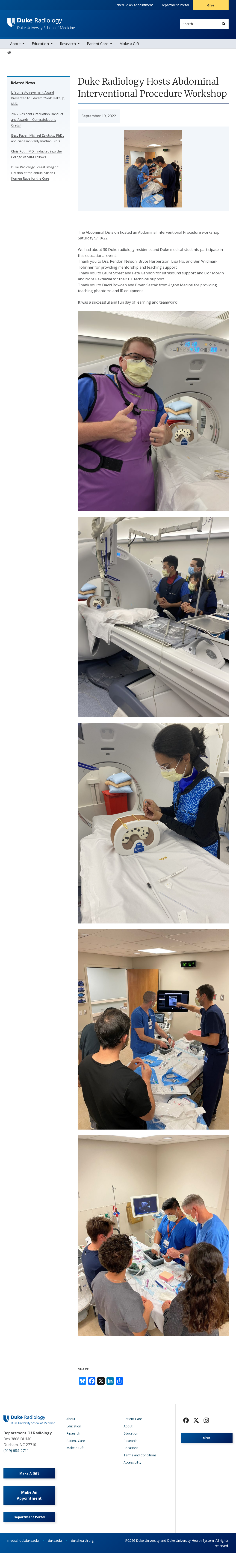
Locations (131, 1448)
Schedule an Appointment (134, 5)
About (15, 43)
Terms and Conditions (140, 1455)
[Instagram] (206, 1420)
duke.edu (55, 1540)
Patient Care (97, 43)
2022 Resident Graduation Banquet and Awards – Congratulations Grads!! (37, 119)
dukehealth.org (82, 1540)
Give (210, 5)
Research (68, 43)
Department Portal (175, 5)
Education (40, 43)
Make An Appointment (29, 1495)
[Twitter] (196, 1420)
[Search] (224, 24)
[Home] (41, 22)
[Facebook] (186, 1420)
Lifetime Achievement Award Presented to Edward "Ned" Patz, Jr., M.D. (38, 98)
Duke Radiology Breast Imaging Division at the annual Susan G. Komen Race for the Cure (34, 173)
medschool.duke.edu (23, 1540)
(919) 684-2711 (16, 1450)
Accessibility (132, 1462)
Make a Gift (129, 43)
